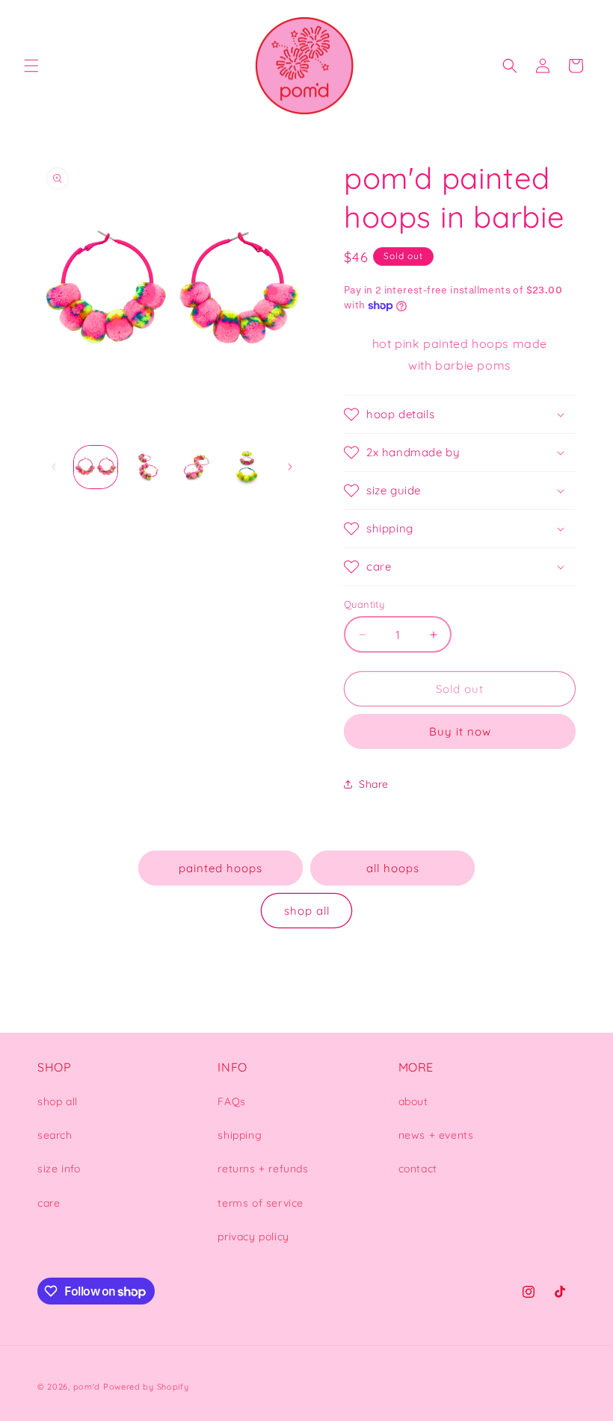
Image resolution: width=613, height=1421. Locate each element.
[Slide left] (53, 466)
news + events (436, 1135)
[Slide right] (290, 466)
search (55, 1135)
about (413, 1101)
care (48, 1203)
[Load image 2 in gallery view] (146, 467)
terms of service (261, 1203)
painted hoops (220, 868)
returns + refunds (263, 1168)
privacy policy (253, 1236)
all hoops (392, 868)
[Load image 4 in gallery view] (247, 467)
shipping (240, 1135)
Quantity (364, 604)
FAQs (231, 1101)
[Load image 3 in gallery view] (196, 467)
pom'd (87, 1386)
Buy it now (460, 731)
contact (417, 1168)
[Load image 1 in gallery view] (95, 467)
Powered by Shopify (146, 1386)
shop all (307, 911)
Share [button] (374, 784)
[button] (31, 65)
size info (58, 1168)
